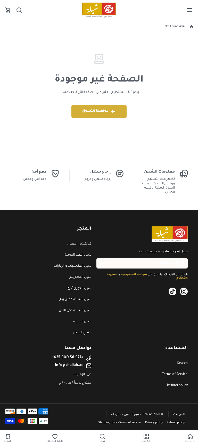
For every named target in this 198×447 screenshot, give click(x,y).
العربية (180, 414)
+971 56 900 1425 (68, 358)
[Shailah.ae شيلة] (99, 10)
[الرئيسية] (191, 26)
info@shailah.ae (69, 365)
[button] (7, 10)
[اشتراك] (102, 263)
